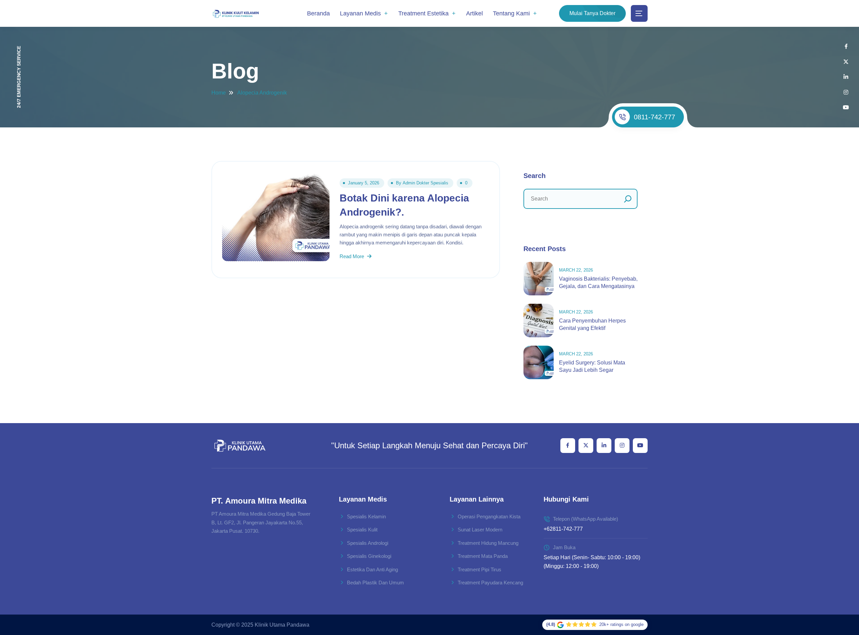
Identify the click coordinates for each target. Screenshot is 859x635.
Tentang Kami (511, 13)
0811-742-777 (654, 117)
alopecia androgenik (262, 93)
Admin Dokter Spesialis (425, 182)
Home (218, 93)
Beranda (318, 13)
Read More (352, 256)
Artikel (474, 13)
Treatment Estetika (423, 13)
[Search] (628, 199)
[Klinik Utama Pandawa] (235, 13)
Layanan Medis (360, 13)
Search (534, 175)
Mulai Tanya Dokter (592, 13)
